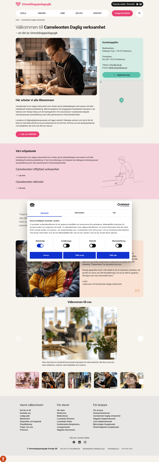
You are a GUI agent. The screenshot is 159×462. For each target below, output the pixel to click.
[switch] (66, 245)
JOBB (62, 13)
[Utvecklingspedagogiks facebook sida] (74, 442)
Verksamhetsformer (101, 413)
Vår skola (61, 410)
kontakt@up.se (113, 449)
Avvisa (46, 255)
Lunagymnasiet (63, 427)
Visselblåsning (26, 424)
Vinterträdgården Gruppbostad (106, 427)
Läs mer (22, 175)
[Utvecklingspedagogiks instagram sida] (85, 442)
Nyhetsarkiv (25, 419)
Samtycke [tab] (45, 213)
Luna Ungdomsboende (102, 421)
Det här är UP (25, 410)
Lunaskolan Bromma (65, 419)
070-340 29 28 (115, 65)
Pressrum (24, 430)
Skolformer (61, 413)
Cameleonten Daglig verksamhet (106, 416)
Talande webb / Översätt (124, 4)
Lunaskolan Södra (64, 421)
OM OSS (79, 13)
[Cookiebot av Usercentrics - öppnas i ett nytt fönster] (119, 205)
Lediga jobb (25, 416)
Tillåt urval (79, 255)
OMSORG (42, 13)
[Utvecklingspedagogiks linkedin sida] (79, 442)
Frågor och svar (26, 427)
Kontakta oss (25, 413)
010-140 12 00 (127, 449)
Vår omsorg (98, 410)
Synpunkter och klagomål (30, 421)
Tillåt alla (113, 255)
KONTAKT (97, 13)
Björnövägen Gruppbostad (104, 424)
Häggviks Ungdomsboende (104, 419)
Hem (17, 20)
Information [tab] (79, 213)
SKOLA (23, 13)
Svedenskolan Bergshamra (68, 424)
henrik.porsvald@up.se (117, 68)
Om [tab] (114, 213)
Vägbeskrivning (123, 75)
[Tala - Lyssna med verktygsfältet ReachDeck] (3, 459)
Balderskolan (62, 416)
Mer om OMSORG (29, 134)
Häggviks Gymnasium (66, 430)
